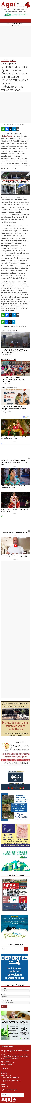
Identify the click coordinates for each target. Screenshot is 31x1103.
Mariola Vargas (6, 136)
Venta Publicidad (6, 1075)
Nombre (3, 988)
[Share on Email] (17, 129)
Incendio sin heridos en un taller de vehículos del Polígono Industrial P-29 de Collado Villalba (15, 351)
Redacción (4, 1074)
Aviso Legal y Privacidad (8, 1063)
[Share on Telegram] (14, 129)
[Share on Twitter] (10, 129)
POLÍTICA (12, 60)
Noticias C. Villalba (19, 124)
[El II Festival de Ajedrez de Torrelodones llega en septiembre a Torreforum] (15, 361)
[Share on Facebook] (7, 129)
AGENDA (4, 359)
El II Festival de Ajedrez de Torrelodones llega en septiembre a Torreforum (14, 379)
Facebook (4, 1084)
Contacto (4, 1072)
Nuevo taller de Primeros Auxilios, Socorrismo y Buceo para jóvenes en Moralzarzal (14, 408)
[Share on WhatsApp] (3, 129)
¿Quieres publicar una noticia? (10, 1077)
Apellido (3, 994)
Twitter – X (4, 1086)
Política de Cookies (6, 1064)
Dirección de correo (6, 1000)
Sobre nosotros (5, 1061)
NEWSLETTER (5, 60)
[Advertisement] (15, 41)
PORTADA (13, 331)
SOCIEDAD (13, 388)
